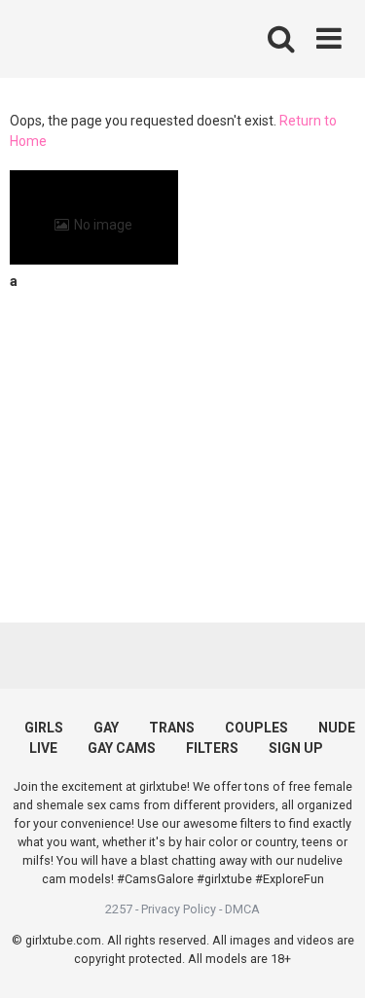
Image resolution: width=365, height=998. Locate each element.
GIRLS (43, 727)
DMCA (242, 909)
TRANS (172, 727)
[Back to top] (329, 959)
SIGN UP (296, 748)
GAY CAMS (122, 748)
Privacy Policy (178, 909)
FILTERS (212, 748)
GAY (106, 727)
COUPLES (256, 727)
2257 (118, 909)
